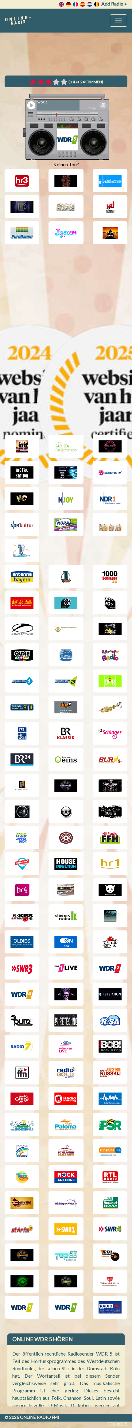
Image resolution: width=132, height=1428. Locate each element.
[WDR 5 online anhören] (66, 1307)
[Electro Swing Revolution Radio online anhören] (66, 206)
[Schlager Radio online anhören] (22, 1202)
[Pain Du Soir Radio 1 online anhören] (110, 524)
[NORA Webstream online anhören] (66, 524)
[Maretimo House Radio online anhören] (22, 446)
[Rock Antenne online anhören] (66, 1176)
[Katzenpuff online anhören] (110, 889)
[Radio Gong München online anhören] (22, 1098)
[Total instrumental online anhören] (110, 1255)
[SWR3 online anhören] (22, 968)
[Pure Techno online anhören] (66, 1020)
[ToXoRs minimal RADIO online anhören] (22, 1281)
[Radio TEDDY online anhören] (22, 1176)
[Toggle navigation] (118, 20)
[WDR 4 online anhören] (22, 994)
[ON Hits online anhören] (66, 941)
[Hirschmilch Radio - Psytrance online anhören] (66, 837)
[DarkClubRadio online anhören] (110, 811)
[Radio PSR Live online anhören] (110, 1124)
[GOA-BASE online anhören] (110, 232)
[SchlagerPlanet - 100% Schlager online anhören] (66, 1202)
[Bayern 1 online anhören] (22, 681)
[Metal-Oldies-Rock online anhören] (66, 472)
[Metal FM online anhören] (110, 446)
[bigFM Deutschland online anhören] (66, 707)
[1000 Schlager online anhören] (110, 576)
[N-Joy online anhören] (66, 498)
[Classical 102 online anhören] (22, 785)
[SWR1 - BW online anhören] (66, 1228)
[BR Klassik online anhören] (66, 733)
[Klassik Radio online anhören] (66, 915)
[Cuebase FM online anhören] (66, 811)
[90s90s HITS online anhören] (110, 602)
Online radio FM (39, 1417)
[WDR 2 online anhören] (110, 968)
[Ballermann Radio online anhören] (110, 654)
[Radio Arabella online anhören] (66, 1046)
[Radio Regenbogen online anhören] (22, 1150)
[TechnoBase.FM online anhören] (22, 1255)
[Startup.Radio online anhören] (22, 550)
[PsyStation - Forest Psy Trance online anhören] (110, 994)
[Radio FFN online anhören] (22, 1072)
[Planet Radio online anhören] (110, 941)
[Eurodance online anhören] (22, 232)
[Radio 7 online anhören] (22, 1046)
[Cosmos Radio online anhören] (22, 811)
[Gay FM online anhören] (66, 232)
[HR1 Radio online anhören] (110, 863)
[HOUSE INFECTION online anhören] (66, 863)
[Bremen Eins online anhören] (66, 759)
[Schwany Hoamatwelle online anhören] (110, 1202)
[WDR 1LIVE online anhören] (66, 968)
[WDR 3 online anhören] (22, 1307)
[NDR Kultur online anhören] (22, 524)
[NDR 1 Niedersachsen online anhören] (110, 498)
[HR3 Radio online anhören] (22, 180)
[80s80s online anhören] (66, 602)
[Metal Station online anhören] (22, 472)
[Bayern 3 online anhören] (66, 681)
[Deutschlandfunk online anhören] (110, 180)
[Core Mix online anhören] (110, 785)
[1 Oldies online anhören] (66, 576)
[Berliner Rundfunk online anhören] (22, 707)
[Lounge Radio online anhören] (110, 915)
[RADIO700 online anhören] (110, 1307)
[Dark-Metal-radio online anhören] (66, 180)
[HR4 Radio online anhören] (22, 889)
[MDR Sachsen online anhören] (66, 446)
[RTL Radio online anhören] (110, 1176)
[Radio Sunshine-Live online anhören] (110, 1150)
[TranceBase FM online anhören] (66, 1281)
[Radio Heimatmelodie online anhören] (110, 1098)
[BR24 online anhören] (22, 759)
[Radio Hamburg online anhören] (66, 1098)
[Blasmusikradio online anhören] (110, 707)
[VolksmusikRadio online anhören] (110, 1281)
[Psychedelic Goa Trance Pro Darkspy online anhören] (66, 994)
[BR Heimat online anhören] (22, 733)
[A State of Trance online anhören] (22, 628)
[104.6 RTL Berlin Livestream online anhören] (22, 602)
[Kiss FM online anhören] (22, 915)
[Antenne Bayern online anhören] (22, 576)
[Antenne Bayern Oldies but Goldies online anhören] (22, 654)
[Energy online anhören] (110, 206)
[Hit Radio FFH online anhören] (110, 837)
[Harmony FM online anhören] (22, 837)
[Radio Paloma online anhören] (66, 1124)
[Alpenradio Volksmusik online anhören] (66, 628)
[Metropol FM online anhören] (110, 472)
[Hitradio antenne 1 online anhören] (22, 863)
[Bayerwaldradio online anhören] (110, 681)
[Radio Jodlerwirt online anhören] (22, 1124)
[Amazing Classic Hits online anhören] (110, 628)
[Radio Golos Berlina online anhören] (110, 1072)
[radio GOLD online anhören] (66, 1072)
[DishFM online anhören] (22, 206)
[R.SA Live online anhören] (110, 1020)
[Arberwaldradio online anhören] (66, 654)
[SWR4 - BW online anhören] (110, 1228)
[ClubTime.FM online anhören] (66, 785)
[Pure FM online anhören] (22, 1020)
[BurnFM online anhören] (110, 759)
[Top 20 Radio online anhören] (66, 1255)
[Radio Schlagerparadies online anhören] (66, 1150)
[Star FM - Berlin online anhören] (22, 1228)
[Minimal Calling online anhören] (22, 498)
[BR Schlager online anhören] (110, 733)
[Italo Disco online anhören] (66, 889)
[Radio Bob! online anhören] (110, 1046)
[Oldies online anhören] (22, 941)
